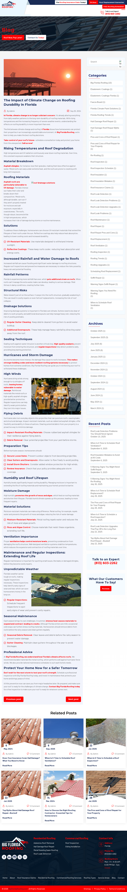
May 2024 (95, 402)
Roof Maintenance (99, 220)
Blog (113, 878)
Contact (121, 878)
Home (4, 878)
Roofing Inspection (99, 252)
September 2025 (98, 337)
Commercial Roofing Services (69, 878)
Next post (73, 699)
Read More (7, 765)
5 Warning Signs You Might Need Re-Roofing (105, 480)
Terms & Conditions (117, 889)
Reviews (106, 588)
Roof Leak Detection (100, 194)
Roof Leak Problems (100, 213)
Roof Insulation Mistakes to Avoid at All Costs (105, 456)
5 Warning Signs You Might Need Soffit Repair (105, 468)
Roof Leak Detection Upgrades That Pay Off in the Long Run (104, 527)
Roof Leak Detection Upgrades (104, 207)
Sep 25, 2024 (75, 111)
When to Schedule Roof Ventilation (101, 304)
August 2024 (96, 389)
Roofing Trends (97, 258)
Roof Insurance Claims (101, 188)
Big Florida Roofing (65, 132)
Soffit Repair (96, 278)
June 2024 (95, 395)
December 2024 (98, 363)
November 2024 (98, 370)
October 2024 (96, 376)
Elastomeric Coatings (100, 89)
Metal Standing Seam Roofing (46, 850)
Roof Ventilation (98, 246)
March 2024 (96, 408)
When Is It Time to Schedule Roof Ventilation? (105, 444)
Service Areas (104, 878)
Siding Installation (72, 846)
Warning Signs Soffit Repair (103, 284)
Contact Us (36, 37)
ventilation (15, 541)
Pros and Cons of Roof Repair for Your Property (105, 144)
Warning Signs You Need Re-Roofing (103, 292)
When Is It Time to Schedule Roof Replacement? (105, 492)
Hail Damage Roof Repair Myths (105, 128)
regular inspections (47, 347)
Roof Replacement (99, 239)
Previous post (13, 699)
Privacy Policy (100, 889)
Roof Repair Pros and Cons (103, 233)
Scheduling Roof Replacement (104, 271)
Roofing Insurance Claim (70, 2)
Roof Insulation (97, 175)
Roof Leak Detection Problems (104, 200)
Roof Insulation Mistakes (101, 181)
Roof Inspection (97, 162)
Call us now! (27, 143)
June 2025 (95, 350)
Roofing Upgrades (99, 265)
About (12, 878)
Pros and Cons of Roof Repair (104, 137)
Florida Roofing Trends (101, 115)
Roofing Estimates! (113, 6)
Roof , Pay (13, 37)
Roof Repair (96, 226)
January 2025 (97, 357)
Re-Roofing (96, 155)
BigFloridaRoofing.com (18, 889)
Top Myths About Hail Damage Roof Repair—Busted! (104, 539)
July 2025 (95, 344)
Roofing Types (90, 878)
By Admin (11, 111)
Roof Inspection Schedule (102, 168)
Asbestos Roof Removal (44, 843)
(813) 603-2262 (112, 14)
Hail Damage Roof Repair (102, 121)
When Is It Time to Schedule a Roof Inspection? (104, 515)
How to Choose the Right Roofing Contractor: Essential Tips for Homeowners (60, 813)
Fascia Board (96, 102)
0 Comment (35, 754)
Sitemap (87, 889)
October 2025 (96, 331)
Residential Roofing (46, 878)
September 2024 (98, 382)
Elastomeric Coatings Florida (103, 96)
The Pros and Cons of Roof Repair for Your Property (106, 504)
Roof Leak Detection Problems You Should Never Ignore (104, 432)
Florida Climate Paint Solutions (104, 109)
